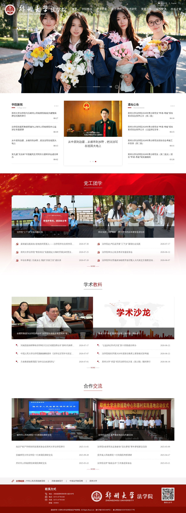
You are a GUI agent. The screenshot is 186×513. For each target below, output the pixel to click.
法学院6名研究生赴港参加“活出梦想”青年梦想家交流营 (122, 446)
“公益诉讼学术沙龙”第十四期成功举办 (119, 345)
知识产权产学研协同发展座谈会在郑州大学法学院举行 (40, 446)
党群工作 (146, 9)
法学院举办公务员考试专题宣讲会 (117, 252)
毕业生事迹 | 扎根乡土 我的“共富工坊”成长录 (41, 260)
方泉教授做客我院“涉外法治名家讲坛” (38, 361)
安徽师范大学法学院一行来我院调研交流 (34, 455)
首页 (74, 9)
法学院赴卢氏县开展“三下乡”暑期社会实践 (121, 244)
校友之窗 (176, 9)
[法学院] (35, 9)
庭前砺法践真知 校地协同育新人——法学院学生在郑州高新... (48, 244)
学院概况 (87, 9)
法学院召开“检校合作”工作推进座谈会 (114, 463)
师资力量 (101, 9)
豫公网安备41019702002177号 (124, 510)
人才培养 (116, 9)
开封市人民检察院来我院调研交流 (31, 463)
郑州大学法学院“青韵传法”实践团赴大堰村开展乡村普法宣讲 (48, 252)
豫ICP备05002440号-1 (103, 510)
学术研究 (131, 9)
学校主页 (164, 3)
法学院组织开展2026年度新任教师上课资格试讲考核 (125, 353)
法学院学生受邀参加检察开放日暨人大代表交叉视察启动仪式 (129, 260)
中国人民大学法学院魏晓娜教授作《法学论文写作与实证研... (48, 353)
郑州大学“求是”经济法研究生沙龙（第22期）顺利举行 (126, 361)
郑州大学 (93, 481)
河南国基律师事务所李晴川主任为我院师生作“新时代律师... (47, 345)
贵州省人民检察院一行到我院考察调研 (114, 455)
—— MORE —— (93, 266)
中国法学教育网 (76, 481)
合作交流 (161, 9)
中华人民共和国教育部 (35, 481)
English (173, 3)
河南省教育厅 (57, 481)
